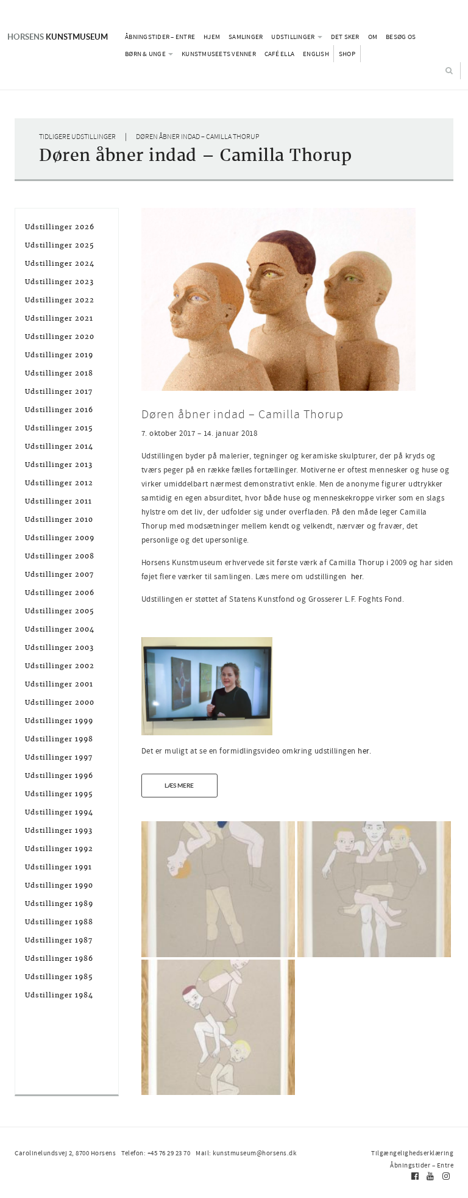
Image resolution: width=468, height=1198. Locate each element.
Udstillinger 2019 (59, 355)
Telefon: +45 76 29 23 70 (155, 1153)
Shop (347, 53)
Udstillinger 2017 (59, 391)
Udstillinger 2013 (59, 464)
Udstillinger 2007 (59, 574)
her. (357, 576)
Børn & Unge (146, 53)
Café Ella (279, 53)
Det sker (345, 36)
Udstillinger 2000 (59, 702)
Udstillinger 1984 (59, 995)
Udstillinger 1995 (59, 794)
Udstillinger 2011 (58, 501)
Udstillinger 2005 (59, 611)
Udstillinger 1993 (59, 830)
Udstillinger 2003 (59, 647)
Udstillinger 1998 (59, 739)
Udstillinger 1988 (59, 922)
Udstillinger (293, 36)
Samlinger (246, 36)
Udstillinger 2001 (59, 684)
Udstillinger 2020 (59, 336)
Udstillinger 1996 (59, 775)
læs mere (179, 785)
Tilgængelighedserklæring (412, 1153)
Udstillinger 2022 (59, 300)
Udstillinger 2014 (59, 446)
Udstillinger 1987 (59, 940)
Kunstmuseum (57, 36)
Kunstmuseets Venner (219, 53)
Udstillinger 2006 (59, 592)
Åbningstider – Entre (160, 36)
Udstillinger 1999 (59, 720)
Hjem (212, 36)
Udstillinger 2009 (59, 537)
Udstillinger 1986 (59, 958)
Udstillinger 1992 (59, 848)
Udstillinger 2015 (59, 428)
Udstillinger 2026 (59, 227)
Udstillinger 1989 (59, 903)
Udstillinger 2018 (59, 373)
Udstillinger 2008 (59, 556)
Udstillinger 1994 (59, 812)
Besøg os (401, 36)
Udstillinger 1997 (59, 757)
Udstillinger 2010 (59, 519)
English (316, 53)
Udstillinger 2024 (59, 263)
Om (373, 36)
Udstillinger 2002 (59, 665)
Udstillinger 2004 (59, 629)
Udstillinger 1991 (58, 867)
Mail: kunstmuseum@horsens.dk (246, 1153)
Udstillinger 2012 (59, 483)
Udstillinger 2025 (59, 245)
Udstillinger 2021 (59, 318)
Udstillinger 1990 (59, 885)
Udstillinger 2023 (59, 281)
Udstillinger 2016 (59, 409)
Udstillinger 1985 (59, 976)
